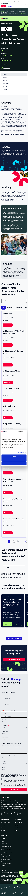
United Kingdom (5, 822)
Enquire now (7, 325)
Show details (21, 452)
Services (17, 825)
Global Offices (5, 844)
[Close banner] (26, 431)
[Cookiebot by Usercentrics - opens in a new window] (17, 431)
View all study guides (13, 638)
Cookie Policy (22, 892)
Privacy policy (14, 892)
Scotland (3, 828)
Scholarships (18, 828)
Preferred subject (6, 737)
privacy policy (22, 775)
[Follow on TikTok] (20, 813)
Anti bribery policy (6, 846)
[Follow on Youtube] (11, 813)
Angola (5, 64)
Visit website (7, 68)
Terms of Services (3, 892)
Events (16, 830)
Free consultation (13, 659)
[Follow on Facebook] (7, 813)
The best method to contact (9, 755)
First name (4, 696)
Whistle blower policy (7, 852)
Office (3, 767)
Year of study (5, 725)
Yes (3, 6)
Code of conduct (6, 849)
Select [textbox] (3, 727)
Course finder (18, 822)
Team (2, 841)
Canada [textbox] (4, 721)
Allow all (14, 456)
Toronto (20, 13)
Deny (14, 463)
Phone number (5, 707)
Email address (5, 713)
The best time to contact (8, 750)
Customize (13, 460)
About (3, 838)
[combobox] (4, 710)
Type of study (5, 731)
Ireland (3, 830)
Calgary (24, 13)
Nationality (4, 719)
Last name (4, 702)
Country (4, 761)
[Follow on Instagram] (16, 813)
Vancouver (6, 15)
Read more (8, 624)
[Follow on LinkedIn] (3, 813)
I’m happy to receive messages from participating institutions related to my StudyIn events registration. (15, 784)
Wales (3, 825)
